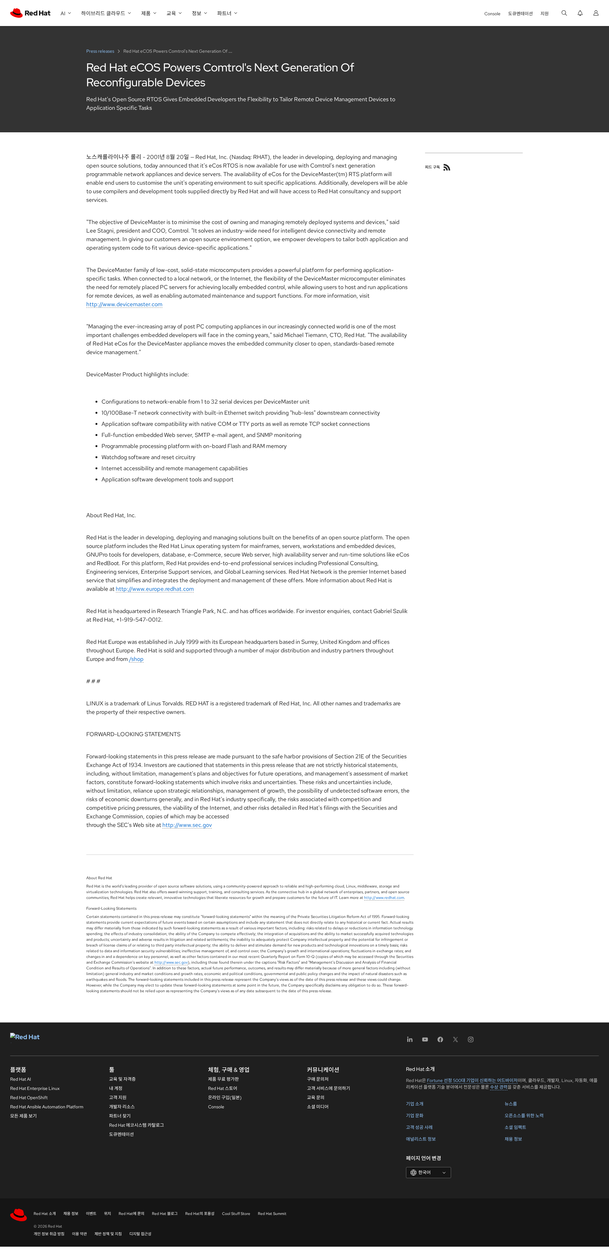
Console (492, 13)
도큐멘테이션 (520, 13)
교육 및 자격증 (122, 1079)
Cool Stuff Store (236, 1213)
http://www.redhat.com (384, 897)
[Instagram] (471, 1041)
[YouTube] (425, 1041)
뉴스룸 (511, 1104)
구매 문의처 (318, 1079)
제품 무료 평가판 (223, 1079)
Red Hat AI (20, 1079)
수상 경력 (499, 1087)
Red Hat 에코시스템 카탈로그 (136, 1125)
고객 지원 (118, 1097)
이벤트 (91, 1213)
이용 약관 (79, 1234)
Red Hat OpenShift (29, 1097)
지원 (544, 13)
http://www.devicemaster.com (124, 304)
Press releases (100, 51)
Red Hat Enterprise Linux (35, 1088)
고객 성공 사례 (419, 1127)
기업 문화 (414, 1115)
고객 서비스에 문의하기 (328, 1088)
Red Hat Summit (272, 1213)
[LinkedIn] (410, 1041)
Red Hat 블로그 (165, 1213)
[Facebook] (440, 1041)
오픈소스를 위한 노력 (524, 1115)
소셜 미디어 (318, 1107)
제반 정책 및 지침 (108, 1234)
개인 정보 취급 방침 (49, 1234)
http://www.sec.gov (187, 824)
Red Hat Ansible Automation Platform (46, 1107)
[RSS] (447, 167)
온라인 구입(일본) (225, 1097)
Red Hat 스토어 (222, 1088)
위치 (107, 1213)
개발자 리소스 (122, 1107)
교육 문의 (315, 1097)
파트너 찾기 (120, 1116)
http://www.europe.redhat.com (155, 588)
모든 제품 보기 (23, 1116)
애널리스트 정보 (421, 1139)
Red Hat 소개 (45, 1213)
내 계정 (115, 1088)
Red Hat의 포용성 (199, 1213)
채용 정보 (513, 1139)
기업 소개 (414, 1104)
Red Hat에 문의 (131, 1213)
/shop (136, 659)
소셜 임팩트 (515, 1127)
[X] (455, 1041)
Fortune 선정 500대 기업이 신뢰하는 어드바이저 (472, 1080)
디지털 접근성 (140, 1234)
